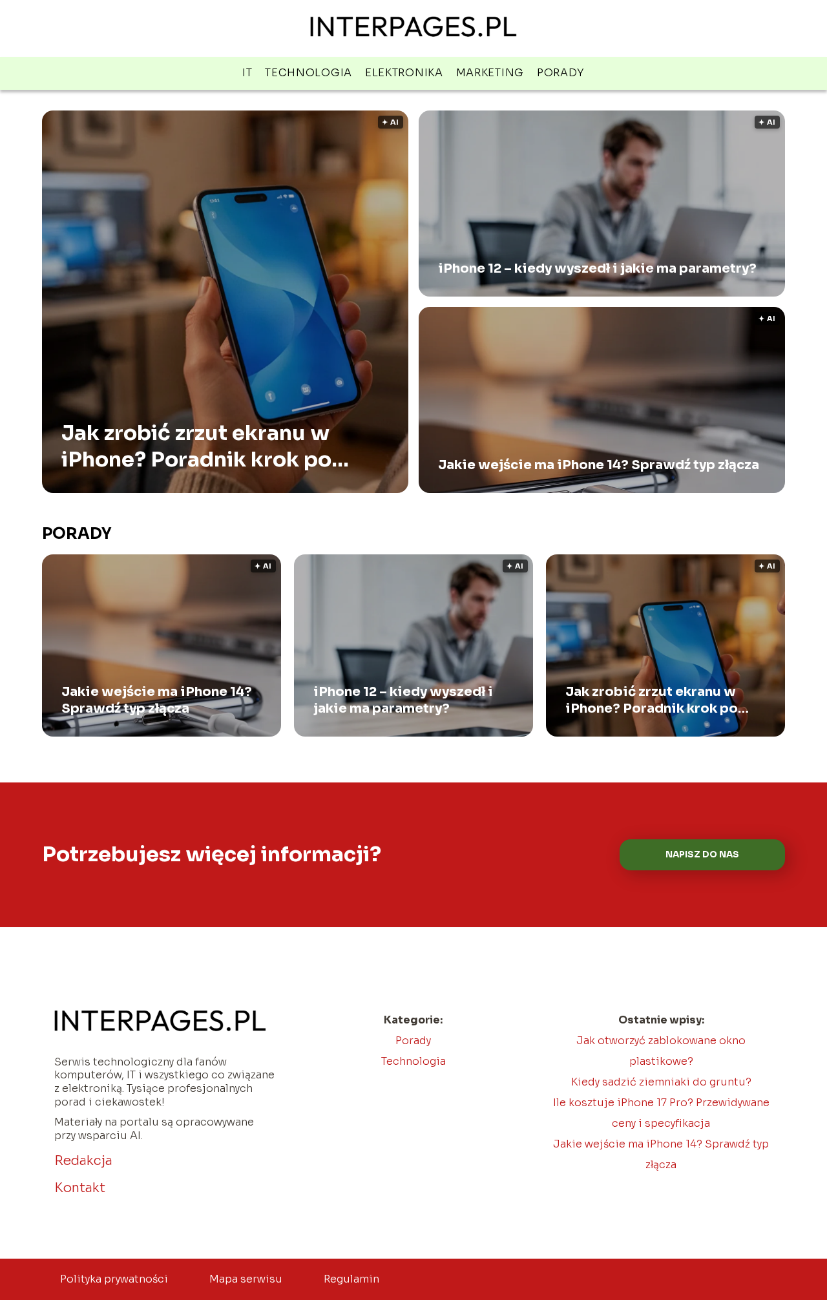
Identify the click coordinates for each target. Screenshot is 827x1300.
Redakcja (83, 1161)
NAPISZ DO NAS (702, 854)
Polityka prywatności (114, 1279)
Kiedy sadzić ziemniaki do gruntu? (661, 1082)
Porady (561, 72)
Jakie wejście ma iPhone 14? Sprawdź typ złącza (598, 465)
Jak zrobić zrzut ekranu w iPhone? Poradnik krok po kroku (196, 447)
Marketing (490, 72)
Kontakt (79, 1188)
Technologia (308, 72)
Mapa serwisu (245, 1279)
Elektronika (404, 72)
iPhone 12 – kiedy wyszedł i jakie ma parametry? (597, 268)
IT (247, 72)
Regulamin (351, 1279)
